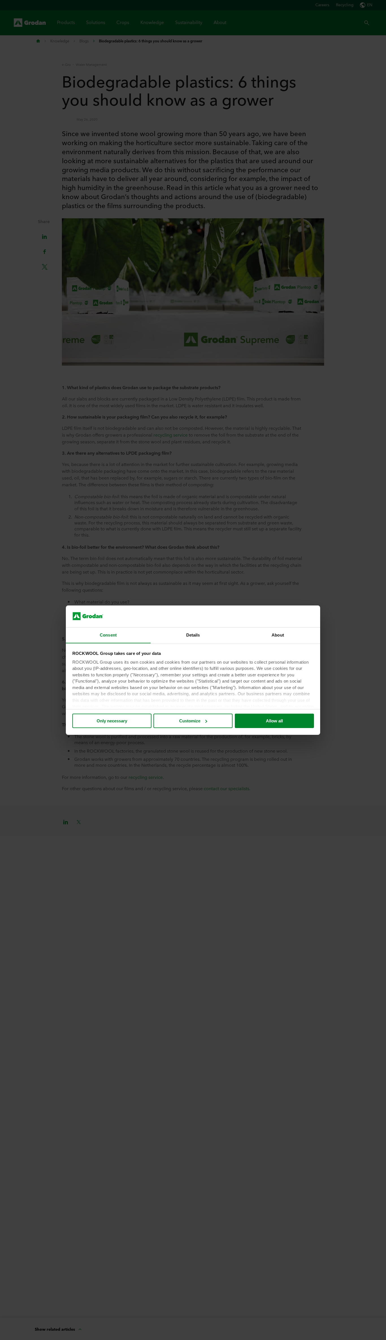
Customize (189, 720)
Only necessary (112, 720)
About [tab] (278, 634)
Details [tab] (193, 634)
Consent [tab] (108, 634)
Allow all (274, 720)
